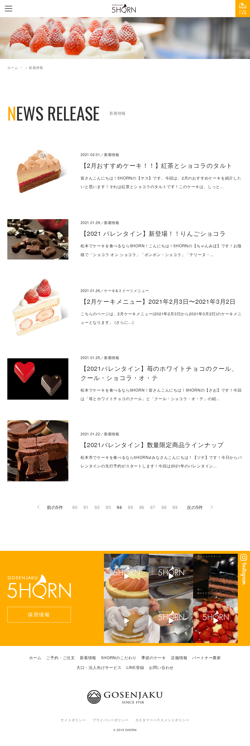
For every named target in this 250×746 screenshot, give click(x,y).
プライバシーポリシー (111, 719)
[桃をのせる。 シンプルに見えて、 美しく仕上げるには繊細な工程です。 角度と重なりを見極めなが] (126, 576)
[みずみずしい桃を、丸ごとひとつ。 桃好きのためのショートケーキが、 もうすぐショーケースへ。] (126, 621)
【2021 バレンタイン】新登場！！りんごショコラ (153, 233)
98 (164, 507)
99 (175, 507)
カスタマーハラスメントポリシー (162, 719)
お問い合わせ (161, 667)
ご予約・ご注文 (60, 657)
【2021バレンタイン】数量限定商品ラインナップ (152, 444)
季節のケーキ (153, 657)
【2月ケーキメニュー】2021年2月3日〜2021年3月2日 (158, 301)
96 (142, 507)
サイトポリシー (73, 719)
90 (75, 507)
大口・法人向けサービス (99, 667)
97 (153, 507)
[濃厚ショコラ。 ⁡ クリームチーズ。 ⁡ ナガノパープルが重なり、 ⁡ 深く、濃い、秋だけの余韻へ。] (215, 576)
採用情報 (39, 614)
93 (108, 507)
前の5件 (55, 507)
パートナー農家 (206, 657)
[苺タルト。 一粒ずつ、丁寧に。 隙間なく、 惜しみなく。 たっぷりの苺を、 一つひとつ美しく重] (215, 621)
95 (130, 507)
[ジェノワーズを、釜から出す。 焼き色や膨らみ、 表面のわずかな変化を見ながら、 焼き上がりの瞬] (171, 576)
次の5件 (195, 507)
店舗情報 (179, 657)
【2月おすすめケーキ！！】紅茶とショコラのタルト (157, 165)
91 (86, 507)
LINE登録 (135, 667)
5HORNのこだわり (118, 657)
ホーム (12, 67)
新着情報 (88, 657)
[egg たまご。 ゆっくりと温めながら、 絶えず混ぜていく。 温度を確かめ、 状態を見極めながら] (171, 621)
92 (97, 507)
